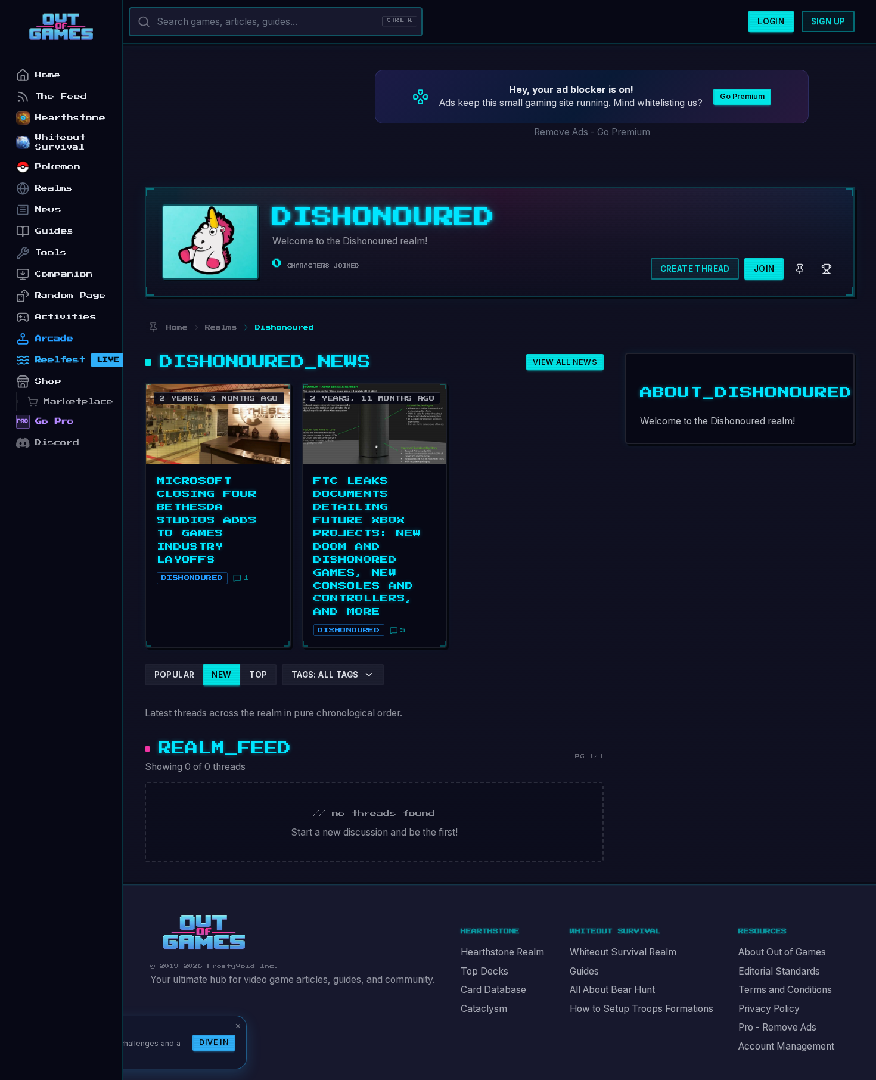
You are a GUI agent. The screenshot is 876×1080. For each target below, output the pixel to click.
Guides (584, 971)
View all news (565, 362)
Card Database (493, 989)
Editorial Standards (779, 971)
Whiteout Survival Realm (623, 952)
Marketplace (78, 401)
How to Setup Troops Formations (641, 1008)
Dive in (214, 1042)
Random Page (70, 295)
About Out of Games (782, 952)
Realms (54, 188)
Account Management (786, 1046)
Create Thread (695, 269)
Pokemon (57, 166)
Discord (57, 442)
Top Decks (484, 971)
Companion (64, 274)
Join (764, 269)
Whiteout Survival (60, 142)
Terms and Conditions (785, 989)
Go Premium (742, 96)
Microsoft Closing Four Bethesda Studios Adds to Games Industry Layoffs (207, 520)
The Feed (61, 96)
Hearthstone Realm (502, 952)
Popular (174, 674)
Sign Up (828, 21)
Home (48, 75)
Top (258, 674)
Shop (48, 381)
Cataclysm (484, 1008)
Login (770, 21)
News (48, 209)
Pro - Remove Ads (777, 1027)
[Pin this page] (153, 327)
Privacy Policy (769, 1008)
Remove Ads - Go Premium (592, 132)
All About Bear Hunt (612, 989)
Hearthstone (70, 117)
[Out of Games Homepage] (203, 933)
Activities (66, 317)
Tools (51, 252)
